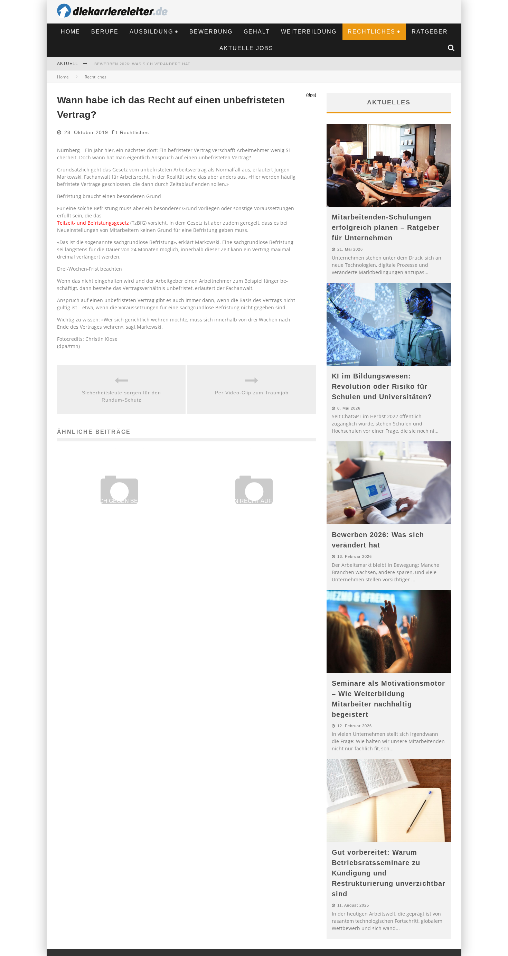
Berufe (105, 32)
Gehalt (257, 32)
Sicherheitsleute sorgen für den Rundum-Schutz (121, 396)
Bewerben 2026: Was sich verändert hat (142, 64)
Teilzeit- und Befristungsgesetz (93, 222)
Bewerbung (211, 32)
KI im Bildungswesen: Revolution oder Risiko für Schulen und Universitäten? (382, 386)
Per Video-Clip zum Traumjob (252, 392)
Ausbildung (151, 32)
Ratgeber (430, 32)
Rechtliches (371, 32)
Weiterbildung (309, 32)
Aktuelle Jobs (246, 48)
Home (70, 32)
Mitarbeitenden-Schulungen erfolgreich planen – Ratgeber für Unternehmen (386, 227)
